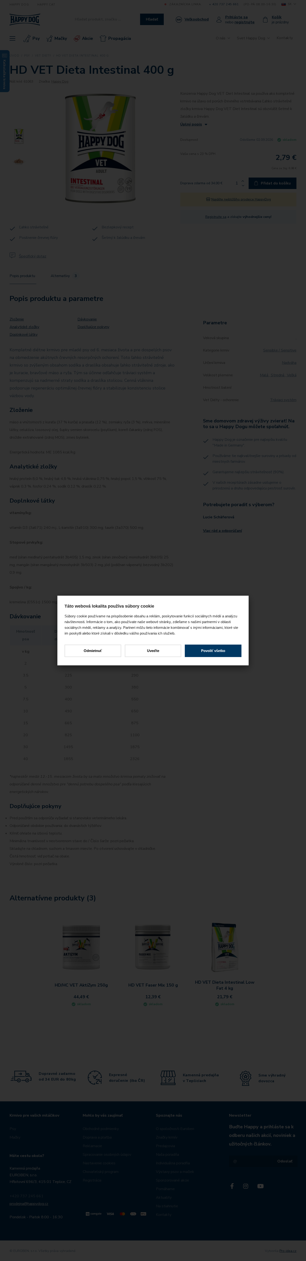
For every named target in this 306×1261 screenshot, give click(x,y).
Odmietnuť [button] (93, 651)
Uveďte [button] (153, 651)
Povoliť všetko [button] (213, 651)
